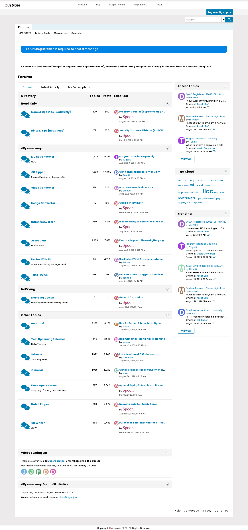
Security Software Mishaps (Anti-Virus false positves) (152, 130)
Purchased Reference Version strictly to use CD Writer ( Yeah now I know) (164, 422)
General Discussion (131, 297)
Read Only (29, 103)
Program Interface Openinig (137, 156)
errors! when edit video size (136, 187)
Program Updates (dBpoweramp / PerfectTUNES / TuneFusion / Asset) (162, 111)
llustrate (12, 5)
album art (202, 180)
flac (207, 191)
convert (207, 185)
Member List (61, 33)
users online (56, 460)
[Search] (229, 19)
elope (126, 326)
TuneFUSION (39, 275)
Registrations (140, 4)
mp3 (198, 198)
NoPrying (28, 289)
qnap (218, 199)
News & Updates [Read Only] (51, 112)
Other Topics (31, 315)
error (198, 192)
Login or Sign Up (218, 12)
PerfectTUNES (41, 259)
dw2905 (193, 97)
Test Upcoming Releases (48, 339)
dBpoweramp (31, 148)
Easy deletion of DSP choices (137, 354)
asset (213, 180)
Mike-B (193, 269)
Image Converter (43, 203)
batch (186, 185)
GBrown (127, 190)
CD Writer (38, 423)
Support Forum (117, 4)
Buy (98, 4)
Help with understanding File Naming (142, 338)
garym (126, 342)
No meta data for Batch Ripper (138, 404)
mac (222, 193)
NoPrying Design (42, 297)
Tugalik (127, 159)
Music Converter (42, 156)
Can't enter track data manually (139, 171)
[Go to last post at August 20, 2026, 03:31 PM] (213, 323)
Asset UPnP (38, 240)
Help (178, 510)
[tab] (27, 87)
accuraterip (186, 180)
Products (83, 4)
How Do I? (37, 323)
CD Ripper (38, 172)
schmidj (127, 277)
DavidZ (126, 175)
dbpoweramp (186, 192)
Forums (23, 27)
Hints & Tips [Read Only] (47, 130)
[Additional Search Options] (223, 19)
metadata (186, 198)
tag (188, 202)
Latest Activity (50, 87)
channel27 (128, 357)
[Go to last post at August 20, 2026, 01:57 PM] (213, 129)
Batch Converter (43, 222)
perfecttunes (208, 199)
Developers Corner (44, 385)
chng (125, 373)
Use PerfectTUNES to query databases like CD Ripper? (152, 259)
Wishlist (36, 354)
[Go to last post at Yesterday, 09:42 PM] (208, 107)
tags (194, 202)
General (37, 370)
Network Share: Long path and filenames (144, 274)
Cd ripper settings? (131, 202)
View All (186, 159)
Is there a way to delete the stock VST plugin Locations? (153, 221)
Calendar (76, 33)
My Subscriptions (79, 87)
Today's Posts (42, 33)
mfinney (194, 119)
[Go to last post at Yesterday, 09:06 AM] (214, 151)
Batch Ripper (40, 404)
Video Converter (42, 187)
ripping (182, 202)
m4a (216, 193)
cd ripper (196, 185)
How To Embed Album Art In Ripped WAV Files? (147, 323)
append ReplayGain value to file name (143, 385)
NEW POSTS (25, 33)
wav (200, 202)
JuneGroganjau (68, 497)
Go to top (221, 510)
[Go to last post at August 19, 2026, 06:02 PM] (214, 279)
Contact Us (191, 510)
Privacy (206, 510)
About (159, 4)
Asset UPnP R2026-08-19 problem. (205, 266)
